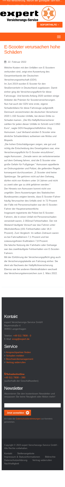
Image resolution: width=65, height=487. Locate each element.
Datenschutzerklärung (15, 460)
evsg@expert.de (21, 339)
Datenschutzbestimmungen (28, 419)
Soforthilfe (49, 24)
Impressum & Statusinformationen (22, 456)
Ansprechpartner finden (18, 352)
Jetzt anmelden (15, 412)
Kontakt (8, 453)
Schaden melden (15, 355)
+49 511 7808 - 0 (22, 335)
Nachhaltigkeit (11, 463)
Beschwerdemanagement (19, 359)
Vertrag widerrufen (16, 362)
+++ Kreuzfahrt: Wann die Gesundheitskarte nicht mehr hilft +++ (32, 2)
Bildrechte (50, 456)
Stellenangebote (25, 453)
